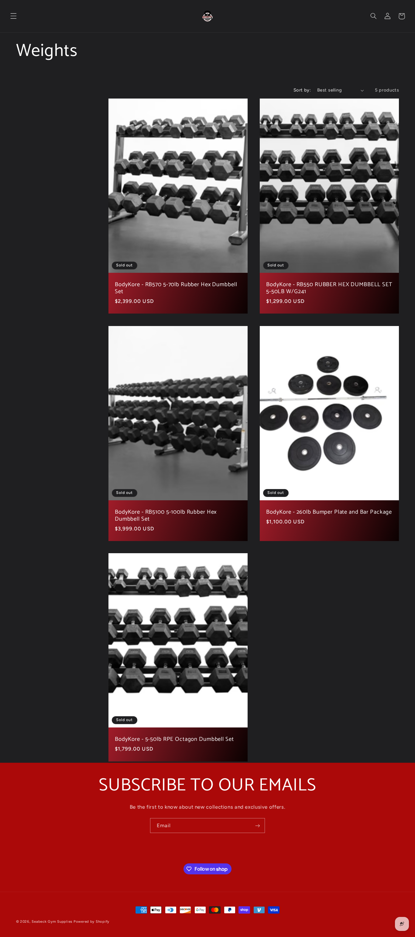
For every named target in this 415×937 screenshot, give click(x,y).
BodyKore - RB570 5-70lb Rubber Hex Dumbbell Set (176, 289)
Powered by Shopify (91, 921)
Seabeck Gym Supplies (52, 921)
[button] (13, 16)
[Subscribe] (258, 825)
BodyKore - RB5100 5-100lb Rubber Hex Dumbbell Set (166, 516)
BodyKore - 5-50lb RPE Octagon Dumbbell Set (174, 739)
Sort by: (302, 90)
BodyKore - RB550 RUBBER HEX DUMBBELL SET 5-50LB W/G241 (329, 289)
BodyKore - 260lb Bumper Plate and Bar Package (329, 512)
